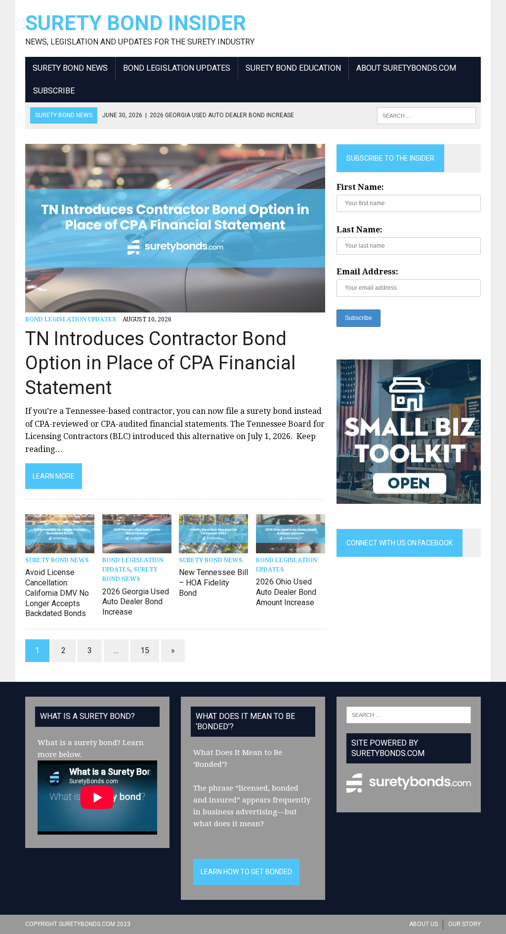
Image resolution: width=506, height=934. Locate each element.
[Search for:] (408, 714)
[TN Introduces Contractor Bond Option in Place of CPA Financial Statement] (175, 306)
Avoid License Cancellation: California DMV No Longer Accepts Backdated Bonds (57, 593)
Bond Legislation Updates (176, 68)
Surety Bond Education (293, 68)
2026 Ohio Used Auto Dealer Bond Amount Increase (286, 592)
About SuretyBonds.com (406, 68)
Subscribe (54, 90)
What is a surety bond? (79, 742)
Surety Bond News (70, 68)
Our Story (464, 924)
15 (144, 650)
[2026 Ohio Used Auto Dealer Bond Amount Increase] (290, 546)
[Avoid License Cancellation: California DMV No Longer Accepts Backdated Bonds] (59, 546)
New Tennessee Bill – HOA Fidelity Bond (213, 583)
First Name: (360, 187)
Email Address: (367, 271)
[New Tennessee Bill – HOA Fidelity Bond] (213, 546)
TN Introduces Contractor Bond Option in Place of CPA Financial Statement (160, 363)
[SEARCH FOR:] (426, 115)
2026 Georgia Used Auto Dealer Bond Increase (135, 602)
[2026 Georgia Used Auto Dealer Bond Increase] (136, 546)
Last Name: (359, 229)
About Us (423, 924)
